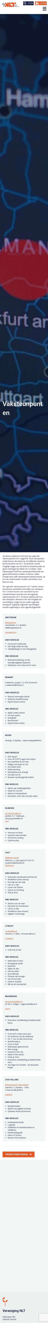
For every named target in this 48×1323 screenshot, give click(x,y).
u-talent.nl (9, 938)
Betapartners (10, 622)
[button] (28, 3)
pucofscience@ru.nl (13, 813)
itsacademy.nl (10, 632)
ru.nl (7, 821)
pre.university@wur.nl (14, 1001)
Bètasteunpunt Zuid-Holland (16, 1085)
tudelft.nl (8, 1094)
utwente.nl (9, 865)
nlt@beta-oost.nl (12, 857)
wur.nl (7, 1008)
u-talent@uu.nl (11, 931)
